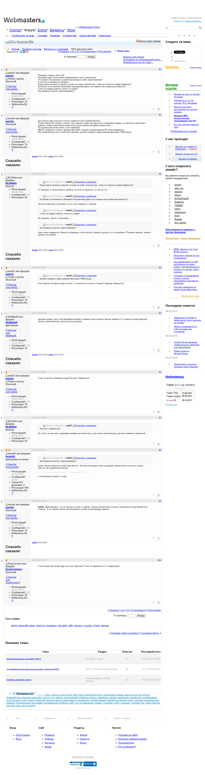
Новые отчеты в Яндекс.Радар (181, 352)
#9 (160, 501)
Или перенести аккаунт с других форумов (180, 231)
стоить (96, 625)
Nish (177, 216)
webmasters (109, 695)
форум (156, 703)
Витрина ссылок (172, 86)
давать (59, 697)
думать (93, 697)
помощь (10, 703)
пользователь (151, 700)
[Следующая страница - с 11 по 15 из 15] (88, 51)
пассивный (121, 700)
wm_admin (180, 222)
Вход (18, 739)
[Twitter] (21, 51)
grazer (178, 185)
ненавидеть (83, 700)
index (81, 695)
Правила (55, 35)
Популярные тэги (25, 694)
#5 (160, 313)
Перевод (89, 757)
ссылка (88, 625)
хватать (10, 705)
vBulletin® (77, 757)
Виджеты (57, 30)
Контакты (50, 743)
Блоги (42, 30)
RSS (199, 35)
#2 (160, 115)
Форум (29, 30)
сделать (78, 625)
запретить (103, 697)
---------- (41, 695)
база (135, 695)
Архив (48, 746)
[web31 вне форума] (13, 88)
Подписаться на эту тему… (138, 62)
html (75, 695)
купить (31, 700)
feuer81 (35, 156)
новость (40, 625)
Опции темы (123, 51)
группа (46, 697)
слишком (108, 703)
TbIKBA (179, 205)
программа (37, 703)
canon (62, 695)
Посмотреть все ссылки (183, 131)
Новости (84, 739)
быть (19, 697)
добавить (83, 697)
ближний (11, 697)
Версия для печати (133, 57)
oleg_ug (179, 188)
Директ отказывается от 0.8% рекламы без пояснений (185, 329)
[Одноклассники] (27, 51)
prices (99, 695)
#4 (160, 267)
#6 (160, 372)
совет (116, 703)
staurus (178, 191)
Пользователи (126, 743)
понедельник (23, 703)
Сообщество (70, 35)
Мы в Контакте (180, 60)
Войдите (177, 21)
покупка (139, 700)
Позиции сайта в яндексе (125, 633)
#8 (160, 450)
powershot (90, 695)
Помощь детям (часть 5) (186, 154)
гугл (53, 697)
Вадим (178, 219)
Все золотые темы (190, 296)
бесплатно (144, 695)
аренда (128, 695)
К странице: (71, 56)
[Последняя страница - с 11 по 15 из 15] (103, 51)
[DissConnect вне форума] (13, 580)
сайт (70, 625)
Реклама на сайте (128, 735)
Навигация (105, 35)
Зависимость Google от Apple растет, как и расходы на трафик (187, 320)
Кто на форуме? (127, 746)
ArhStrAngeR (182, 198)
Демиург (179, 202)
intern (178, 209)
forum (69, 695)
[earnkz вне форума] (13, 131)
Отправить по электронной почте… (142, 59)
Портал (15, 30)
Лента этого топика (149, 41)
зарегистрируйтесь (193, 21)
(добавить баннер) (196, 67)
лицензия (40, 700)
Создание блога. (150, 633)
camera (55, 695)
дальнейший (71, 697)
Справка (42, 35)
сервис (98, 703)
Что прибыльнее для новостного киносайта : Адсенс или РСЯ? (33, 669)
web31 (51, 156)
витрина (27, 697)
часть (24, 705)
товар (148, 703)
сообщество (138, 703)
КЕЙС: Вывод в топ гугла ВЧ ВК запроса (186, 250)
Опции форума (87, 35)
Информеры (175, 376)
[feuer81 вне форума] (13, 466)
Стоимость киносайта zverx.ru (19, 680)
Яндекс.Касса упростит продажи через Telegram (186, 365)
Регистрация (23, 735)
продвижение (51, 703)
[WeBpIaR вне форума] (13, 333)
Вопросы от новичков (56, 49)
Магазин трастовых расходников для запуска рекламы (185, 109)
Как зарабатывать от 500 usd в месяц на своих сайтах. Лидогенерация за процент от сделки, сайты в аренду (186, 267)
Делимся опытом (31, 49)
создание (125, 703)
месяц (58, 700)
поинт (131, 700)
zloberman (180, 212)
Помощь (49, 739)
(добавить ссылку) (196, 85)
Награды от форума (188, 159)
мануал (51, 700)
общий (110, 700)
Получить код (171, 405)
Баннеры (172, 66)
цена (18, 705)
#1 (160, 69)
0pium (178, 195)
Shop (71, 30)
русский (62, 625)
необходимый (98, 700)
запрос (113, 697)
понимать (51, 625)
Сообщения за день (23, 35)
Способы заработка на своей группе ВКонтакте (185, 288)
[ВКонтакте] (24, 51)
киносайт (23, 625)
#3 (160, 174)
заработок (123, 697)
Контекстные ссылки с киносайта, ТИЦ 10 (24, 659)
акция (120, 695)
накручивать (70, 700)
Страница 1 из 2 (67, 51)
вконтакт (37, 697)
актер (14, 625)
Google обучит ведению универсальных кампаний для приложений (186, 344)
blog (47, 695)
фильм (105, 625)
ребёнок (63, 703)
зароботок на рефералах (143, 697)
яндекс (32, 705)
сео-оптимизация (84, 703)
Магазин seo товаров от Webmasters (186, 147)
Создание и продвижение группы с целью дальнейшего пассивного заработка (186, 279)
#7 (160, 417)
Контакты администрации (132, 739)
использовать (13, 700)
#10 (159, 560)
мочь (32, 625)
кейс (24, 700)
